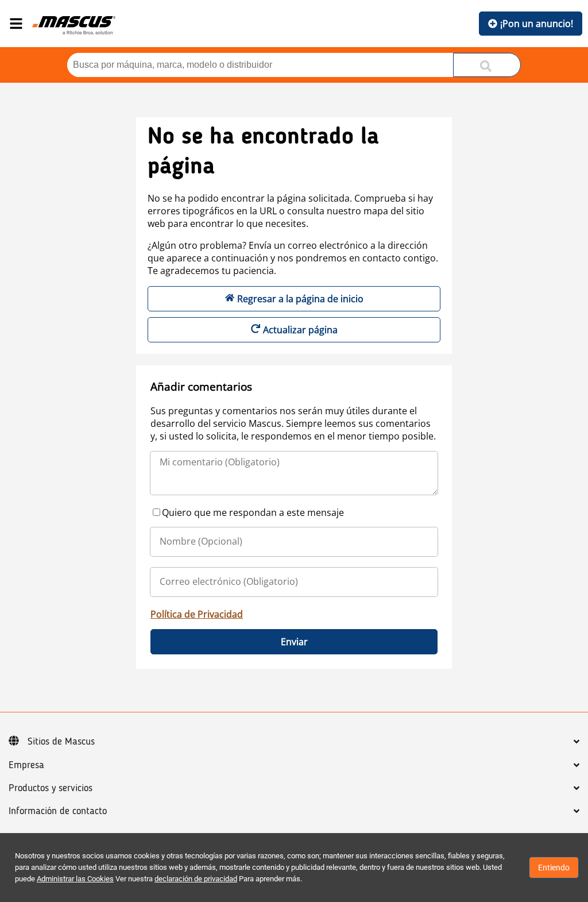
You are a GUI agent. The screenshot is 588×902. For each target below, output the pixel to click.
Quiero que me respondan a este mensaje (253, 512)
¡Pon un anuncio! (536, 23)
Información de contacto (58, 811)
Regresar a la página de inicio (300, 298)
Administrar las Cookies (75, 878)
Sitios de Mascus (61, 742)
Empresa (26, 765)
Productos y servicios (50, 788)
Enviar (294, 641)
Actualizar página (300, 329)
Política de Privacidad (196, 614)
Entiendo (554, 867)
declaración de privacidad (195, 878)
